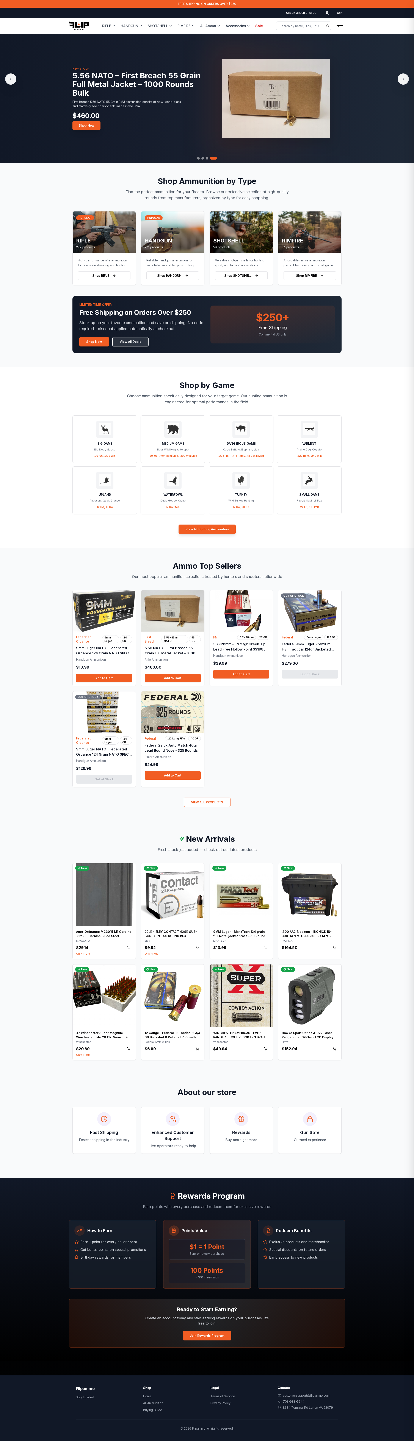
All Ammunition (153, 1403)
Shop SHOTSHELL (237, 275)
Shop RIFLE (100, 275)
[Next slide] (403, 79)
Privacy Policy (220, 1403)
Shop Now (86, 125)
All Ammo (208, 26)
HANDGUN (129, 26)
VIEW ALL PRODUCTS (207, 802)
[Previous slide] (10, 79)
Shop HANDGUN (169, 275)
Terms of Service (222, 1396)
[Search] (327, 26)
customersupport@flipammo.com (306, 1395)
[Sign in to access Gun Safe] (340, 25)
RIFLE (106, 26)
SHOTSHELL (158, 26)
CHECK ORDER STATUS (301, 12)
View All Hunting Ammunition (207, 529)
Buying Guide (152, 1410)
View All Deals (130, 341)
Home (147, 1396)
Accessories (236, 26)
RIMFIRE (184, 26)
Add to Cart (104, 678)
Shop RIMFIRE (306, 275)
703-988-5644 (293, 1401)
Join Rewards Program (207, 1335)
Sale (259, 26)
